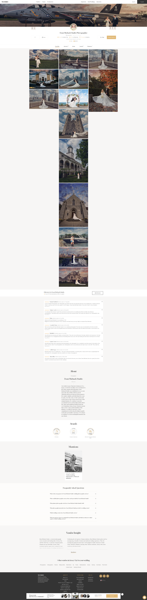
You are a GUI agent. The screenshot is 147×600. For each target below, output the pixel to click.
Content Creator (69, 567)
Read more (73, 552)
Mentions (89, 46)
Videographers (50, 564)
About (73, 46)
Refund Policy (65, 584)
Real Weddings (91, 1)
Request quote (111, 37)
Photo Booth (104, 564)
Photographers (13, 4)
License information (65, 586)
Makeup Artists (62, 564)
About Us (65, 577)
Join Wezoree (80, 589)
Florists (77, 564)
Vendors (7, 4)
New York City (77, 35)
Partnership (65, 579)
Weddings (90, 579)
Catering (93, 564)
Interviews (99, 1)
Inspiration (83, 1)
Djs (73, 564)
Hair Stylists (98, 564)
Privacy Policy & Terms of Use (65, 582)
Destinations (50, 1)
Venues (44, 1)
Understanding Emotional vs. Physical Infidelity (72, 476)
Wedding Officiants (77, 567)
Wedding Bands (83, 564)
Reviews (66, 46)
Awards (81, 46)
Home (2, 4)
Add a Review (98, 293)
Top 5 (60, 37)
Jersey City (20, 4)
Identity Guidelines (65, 587)
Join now (112, 595)
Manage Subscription (65, 589)
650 (71, 37)
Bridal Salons (68, 564)
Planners (56, 564)
